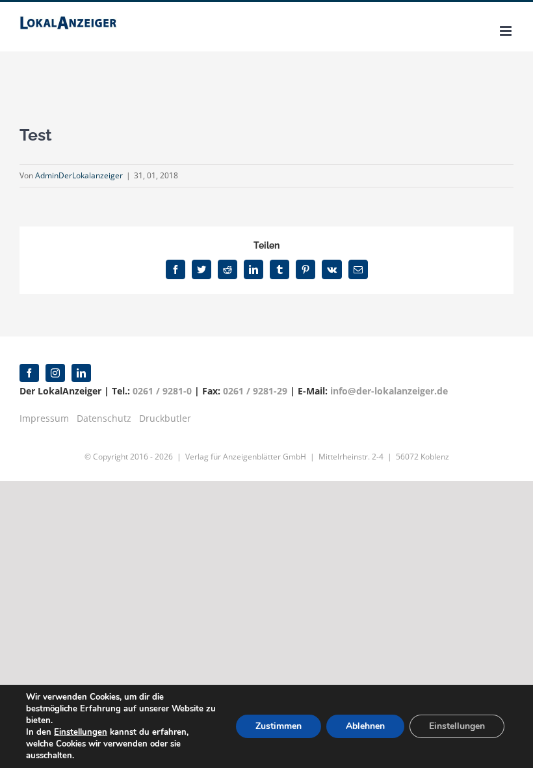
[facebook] (29, 373)
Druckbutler (165, 418)
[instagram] (55, 373)
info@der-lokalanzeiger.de (389, 391)
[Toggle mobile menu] (507, 31)
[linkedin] (81, 373)
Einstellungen (80, 732)
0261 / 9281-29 (255, 391)
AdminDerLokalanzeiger (79, 175)
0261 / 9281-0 (162, 391)
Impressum (44, 418)
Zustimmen (278, 726)
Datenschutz (104, 418)
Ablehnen (365, 726)
